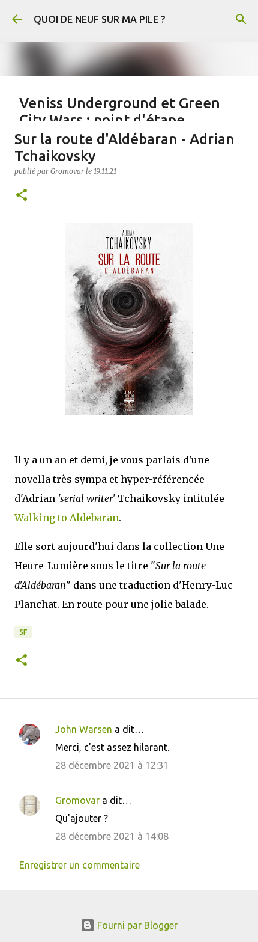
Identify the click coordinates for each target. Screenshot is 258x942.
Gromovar (77, 800)
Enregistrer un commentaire (79, 865)
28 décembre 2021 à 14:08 (112, 836)
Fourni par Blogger (136, 925)
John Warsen (83, 729)
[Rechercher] (241, 19)
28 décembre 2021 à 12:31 (112, 765)
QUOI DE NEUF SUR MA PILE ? (99, 19)
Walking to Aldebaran (66, 518)
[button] (21, 196)
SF (23, 632)
